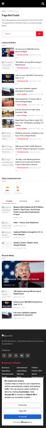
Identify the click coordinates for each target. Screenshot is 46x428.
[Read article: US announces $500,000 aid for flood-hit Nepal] (8, 52)
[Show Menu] (3, 3)
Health (4, 377)
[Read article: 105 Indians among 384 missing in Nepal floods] (8, 65)
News (19, 377)
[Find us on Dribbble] (27, 355)
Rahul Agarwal (22, 94)
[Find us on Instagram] (16, 355)
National (20, 374)
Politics (35, 368)
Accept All (22, 417)
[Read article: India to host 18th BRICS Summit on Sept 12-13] (8, 78)
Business (5, 368)
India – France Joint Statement (25, 223)
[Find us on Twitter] (10, 355)
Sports (34, 374)
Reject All (22, 411)
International (22, 368)
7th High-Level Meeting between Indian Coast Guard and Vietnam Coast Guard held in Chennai (27, 162)
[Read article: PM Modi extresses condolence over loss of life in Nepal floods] (8, 136)
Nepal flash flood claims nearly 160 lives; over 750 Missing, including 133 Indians (29, 123)
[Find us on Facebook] (4, 355)
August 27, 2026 (36, 55)
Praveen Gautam (22, 55)
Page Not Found (13, 11)
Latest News (22, 371)
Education (6, 371)
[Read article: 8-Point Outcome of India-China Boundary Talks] (8, 112)
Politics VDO (37, 371)
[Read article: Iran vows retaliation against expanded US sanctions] (8, 91)
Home (4, 11)
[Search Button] (43, 3)
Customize (22, 405)
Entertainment (7, 374)
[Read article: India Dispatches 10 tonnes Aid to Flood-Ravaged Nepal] (8, 102)
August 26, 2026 (36, 139)
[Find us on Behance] (22, 355)
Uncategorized (38, 377)
